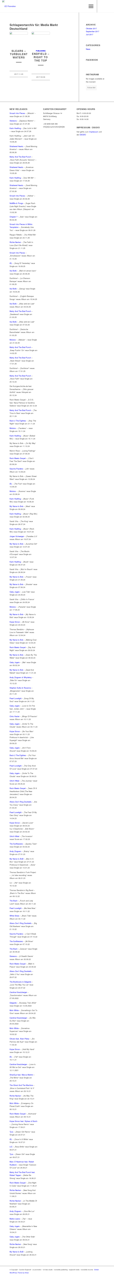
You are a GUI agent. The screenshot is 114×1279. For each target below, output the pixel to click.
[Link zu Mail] (110, 6)
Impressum (93, 131)
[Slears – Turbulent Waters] (19, 39)
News (88, 49)
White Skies (14, 915)
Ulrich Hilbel (14, 780)
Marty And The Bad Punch (20, 156)
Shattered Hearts (16, 146)
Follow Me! (91, 87)
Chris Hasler (14, 716)
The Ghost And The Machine (21, 1085)
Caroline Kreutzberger (18, 992)
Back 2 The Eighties (18, 420)
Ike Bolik (13, 270)
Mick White (14, 1010)
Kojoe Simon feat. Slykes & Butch (23, 1121)
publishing (41, 51)
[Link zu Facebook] (101, 6)
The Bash (13, 900)
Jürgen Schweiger (17, 536)
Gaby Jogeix (15, 591)
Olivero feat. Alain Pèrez (19, 1038)
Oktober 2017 (91, 28)
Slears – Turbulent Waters (19, 54)
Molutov (13, 339)
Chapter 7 (13, 216)
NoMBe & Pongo (16, 203)
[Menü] (89, 6)
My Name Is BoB (16, 858)
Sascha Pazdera (16, 468)
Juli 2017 (89, 34)
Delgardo (13, 1002)
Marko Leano (15, 1218)
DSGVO (83, 134)
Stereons (13, 120)
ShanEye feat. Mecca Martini (21, 1074)
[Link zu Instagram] (105, 6)
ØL (11, 263)
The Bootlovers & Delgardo (20, 981)
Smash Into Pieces (17, 113)
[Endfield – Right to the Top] (41, 39)
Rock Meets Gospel (18, 458)
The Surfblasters (16, 843)
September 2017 (92, 31)
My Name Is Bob (16, 506)
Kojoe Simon (15, 622)
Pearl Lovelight (16, 698)
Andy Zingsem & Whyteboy (21, 677)
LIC (11, 1146)
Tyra (11, 1131)
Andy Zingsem (15, 851)
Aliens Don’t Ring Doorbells (21, 801)
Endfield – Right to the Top (40, 57)
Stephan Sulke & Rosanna (20, 687)
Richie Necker (15, 242)
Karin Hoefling (15, 128)
